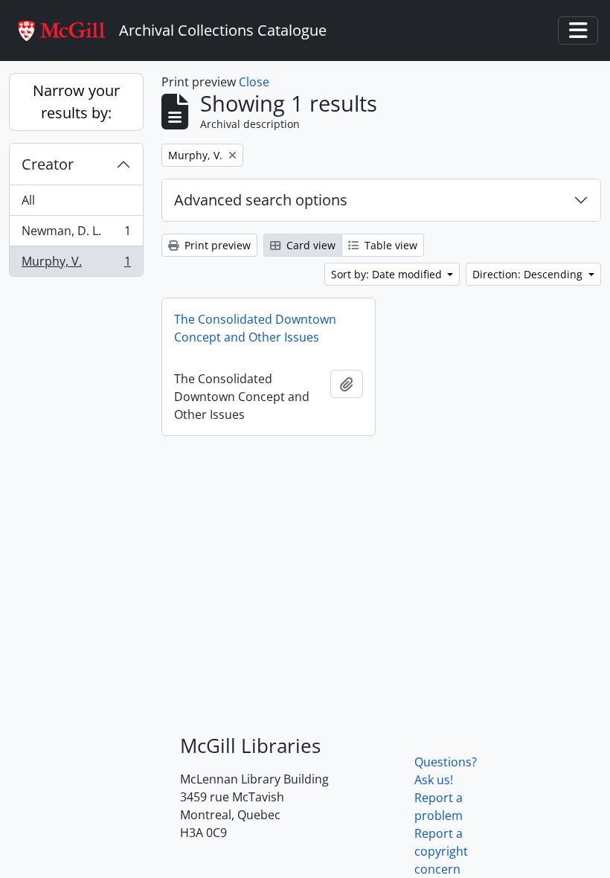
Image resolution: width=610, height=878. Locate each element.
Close (254, 82)
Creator (48, 164)
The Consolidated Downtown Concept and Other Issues (255, 328)
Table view (389, 245)
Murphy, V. (76, 264)
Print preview (216, 245)
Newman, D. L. (76, 234)
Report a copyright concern (441, 851)
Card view (309, 245)
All (28, 200)
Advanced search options (260, 200)
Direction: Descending (528, 274)
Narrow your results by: (76, 101)
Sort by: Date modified (388, 274)
